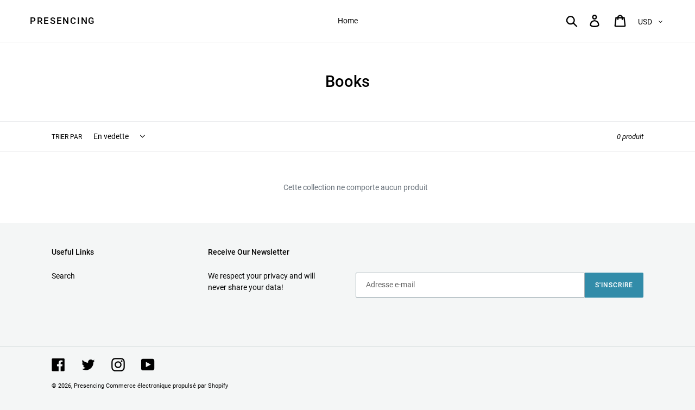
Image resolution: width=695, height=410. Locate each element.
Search (63, 276)
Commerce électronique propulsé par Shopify (167, 385)
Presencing (63, 20)
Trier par (67, 137)
